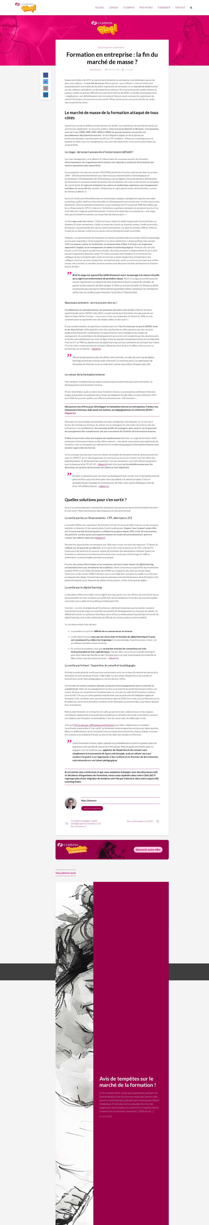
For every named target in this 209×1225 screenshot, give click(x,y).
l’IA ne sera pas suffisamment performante (94, 725)
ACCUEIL (99, 7)
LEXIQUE (113, 7)
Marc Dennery (95, 69)
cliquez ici (96, 348)
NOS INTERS (146, 7)
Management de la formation (111, 47)
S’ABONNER (164, 7)
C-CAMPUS (129, 7)
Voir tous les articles (92, 808)
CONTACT (180, 7)
